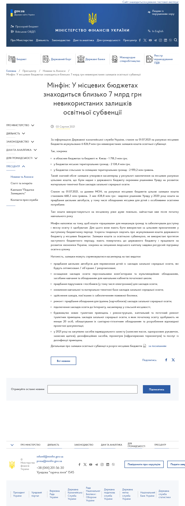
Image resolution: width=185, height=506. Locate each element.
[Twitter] (173, 359)
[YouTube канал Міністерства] (150, 40)
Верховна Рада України (55, 494)
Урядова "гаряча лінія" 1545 (55, 472)
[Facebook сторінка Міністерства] (139, 40)
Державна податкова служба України (109, 494)
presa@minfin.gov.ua (49, 461)
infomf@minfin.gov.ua (50, 456)
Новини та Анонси (54, 71)
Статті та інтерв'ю (21, 183)
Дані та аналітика (83, 40)
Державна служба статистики (165, 494)
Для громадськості (108, 40)
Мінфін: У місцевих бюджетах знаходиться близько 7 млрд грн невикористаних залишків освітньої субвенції (73, 74)
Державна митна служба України (127, 494)
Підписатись (156, 389)
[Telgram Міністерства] (155, 40)
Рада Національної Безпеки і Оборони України (93, 494)
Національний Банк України (147, 494)
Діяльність (42, 40)
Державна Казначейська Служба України (75, 494)
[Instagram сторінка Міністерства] (160, 40)
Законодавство (61, 40)
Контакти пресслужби (24, 199)
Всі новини (63, 361)
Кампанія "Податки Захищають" (22, 191)
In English (157, 31)
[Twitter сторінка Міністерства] (145, 40)
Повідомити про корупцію (144, 464)
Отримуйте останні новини (27, 389)
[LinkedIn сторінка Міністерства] (165, 40)
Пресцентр (130, 40)
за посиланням (157, 346)
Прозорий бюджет (26, 26)
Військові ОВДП (25, 31)
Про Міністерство (22, 40)
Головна (11, 71)
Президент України (19, 494)
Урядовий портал (36, 494)
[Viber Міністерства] (170, 40)
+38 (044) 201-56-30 (50, 468)
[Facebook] (166, 359)
